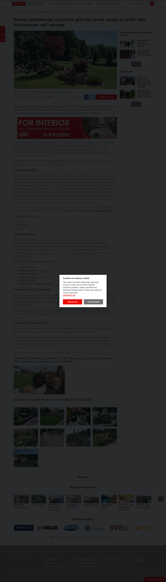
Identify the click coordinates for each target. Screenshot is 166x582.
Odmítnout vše (69, 295)
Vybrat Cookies (93, 302)
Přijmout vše (72, 302)
